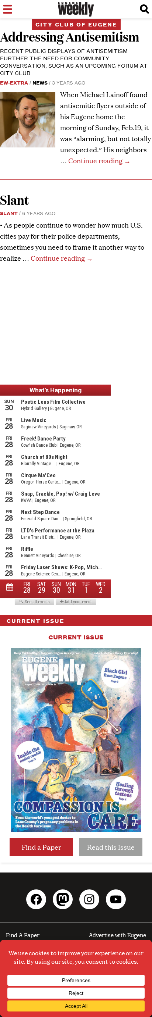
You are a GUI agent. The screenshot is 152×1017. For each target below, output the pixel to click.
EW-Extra (14, 82)
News (40, 82)
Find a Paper (41, 847)
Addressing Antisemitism (69, 36)
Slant (14, 199)
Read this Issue (111, 847)
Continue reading (99, 160)
